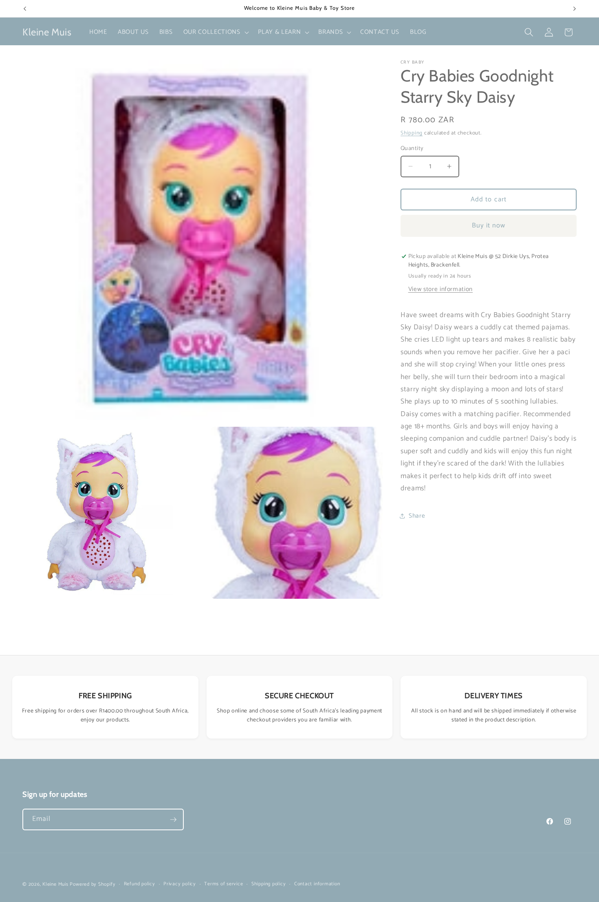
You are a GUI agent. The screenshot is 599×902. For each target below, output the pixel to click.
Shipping (412, 132)
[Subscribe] (173, 820)
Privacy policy (179, 884)
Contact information (317, 884)
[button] (215, 32)
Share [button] (417, 516)
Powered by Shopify (92, 884)
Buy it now (489, 225)
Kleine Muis (55, 884)
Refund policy (139, 884)
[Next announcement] (575, 8)
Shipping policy (268, 884)
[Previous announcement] (25, 8)
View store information (440, 289)
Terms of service (223, 884)
